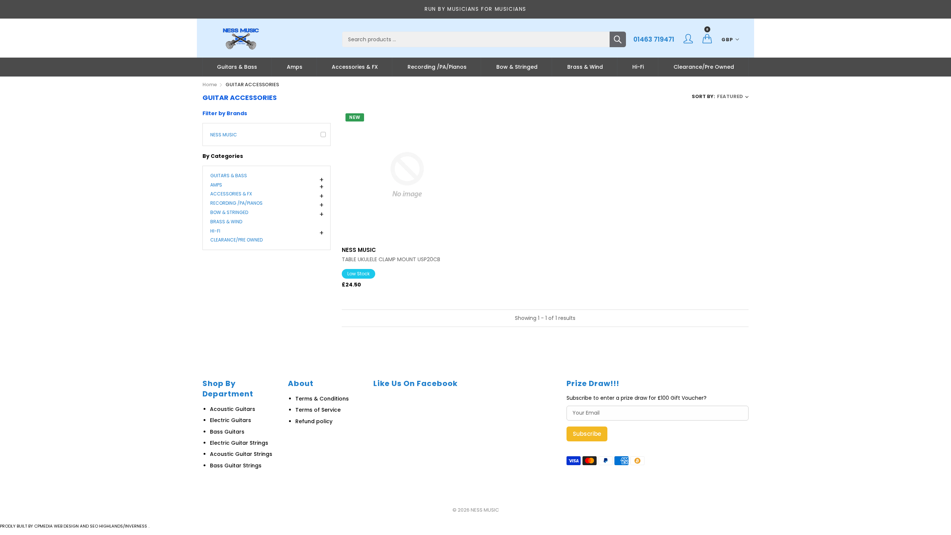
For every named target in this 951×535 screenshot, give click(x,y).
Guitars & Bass (237, 67)
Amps (294, 67)
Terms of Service (318, 410)
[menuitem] (237, 67)
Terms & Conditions (322, 398)
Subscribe (587, 434)
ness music (223, 135)
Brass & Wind (585, 67)
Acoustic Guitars (232, 409)
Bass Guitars (227, 431)
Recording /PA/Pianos (437, 67)
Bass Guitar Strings (236, 465)
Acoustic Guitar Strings (241, 454)
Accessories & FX (355, 67)
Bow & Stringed (517, 67)
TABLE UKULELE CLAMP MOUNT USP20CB (391, 259)
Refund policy (313, 421)
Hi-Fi (638, 67)
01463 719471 (653, 39)
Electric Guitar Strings (239, 443)
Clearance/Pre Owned (704, 67)
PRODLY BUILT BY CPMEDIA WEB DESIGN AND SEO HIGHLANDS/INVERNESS (73, 526)
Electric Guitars (230, 420)
